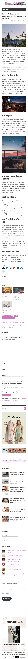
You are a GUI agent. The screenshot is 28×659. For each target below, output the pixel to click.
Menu (7, 9)
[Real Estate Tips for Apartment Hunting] (7, 304)
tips (13, 317)
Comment (5, 343)
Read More (22, 657)
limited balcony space (13, 241)
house (5, 22)
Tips (9, 22)
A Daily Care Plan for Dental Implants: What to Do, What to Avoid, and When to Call (17, 509)
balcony (4, 315)
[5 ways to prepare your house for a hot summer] (18, 290)
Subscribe (6, 598)
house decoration (6, 317)
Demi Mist (13, 20)
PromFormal (5, 541)
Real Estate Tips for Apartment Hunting (6, 308)
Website (4, 375)
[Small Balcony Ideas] (7, 290)
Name (4, 363)
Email (4, 369)
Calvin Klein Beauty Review (15, 569)
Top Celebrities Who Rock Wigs (16, 555)
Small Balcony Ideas (6, 293)
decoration (19, 20)
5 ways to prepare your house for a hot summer (18, 295)
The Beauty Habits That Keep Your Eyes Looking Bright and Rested (17, 500)
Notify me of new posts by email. (12, 392)
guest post (10, 315)
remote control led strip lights (15, 131)
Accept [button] (17, 657)
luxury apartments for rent (17, 69)
